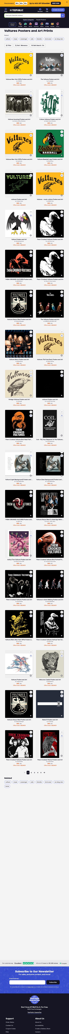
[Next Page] (44, 772)
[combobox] (32, 15)
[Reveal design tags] (31, 75)
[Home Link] (16, 10)
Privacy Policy (31, 986)
